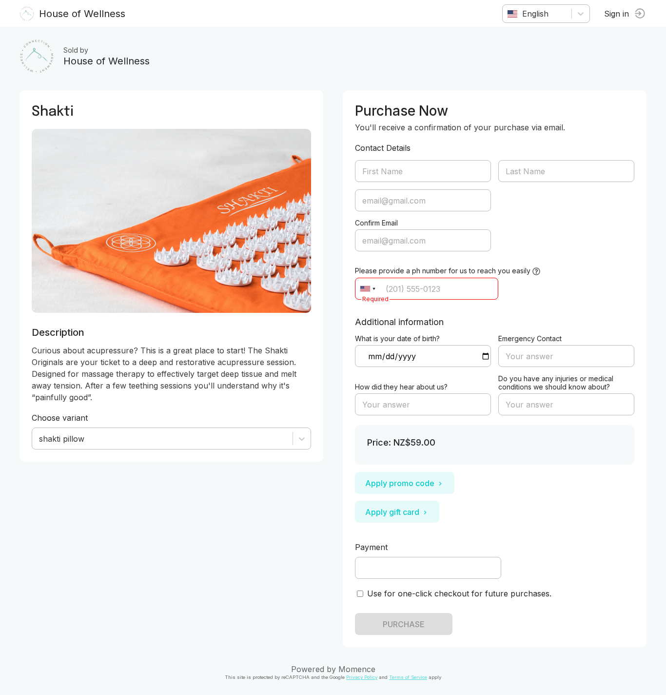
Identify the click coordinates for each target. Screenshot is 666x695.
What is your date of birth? (397, 338)
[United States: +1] (367, 288)
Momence (356, 669)
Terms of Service (408, 677)
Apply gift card (392, 512)
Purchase (404, 624)
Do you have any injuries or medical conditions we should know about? (555, 382)
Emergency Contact (530, 338)
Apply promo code (399, 483)
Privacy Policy (361, 677)
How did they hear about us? (401, 387)
